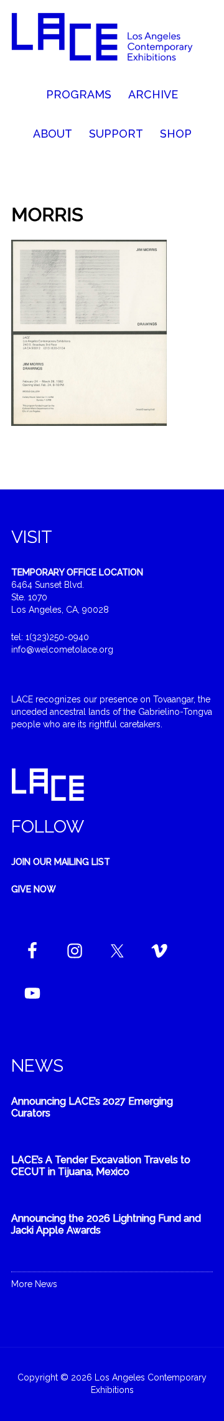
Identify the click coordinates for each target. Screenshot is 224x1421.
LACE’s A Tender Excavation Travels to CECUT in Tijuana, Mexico (100, 1166)
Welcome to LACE (112, 43)
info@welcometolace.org (62, 649)
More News (34, 1284)
